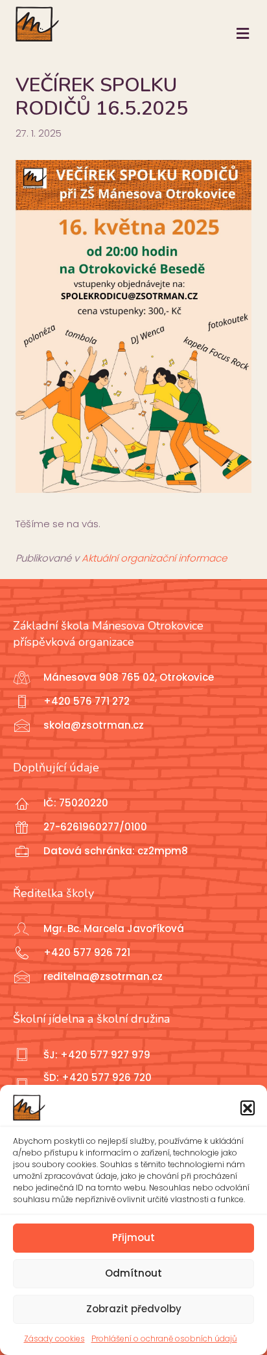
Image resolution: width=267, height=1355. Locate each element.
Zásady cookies (54, 1338)
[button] (247, 1107)
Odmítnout (133, 1273)
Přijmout (133, 1237)
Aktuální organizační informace (154, 558)
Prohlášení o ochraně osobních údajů (164, 1338)
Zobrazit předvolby (133, 1308)
